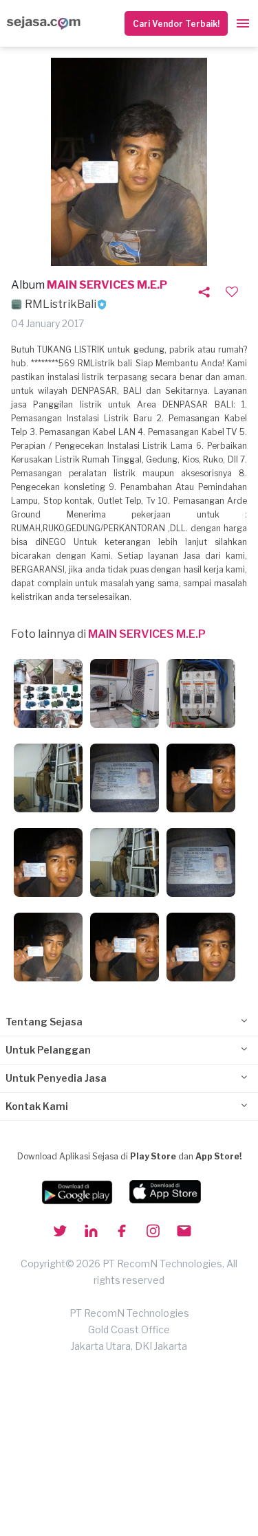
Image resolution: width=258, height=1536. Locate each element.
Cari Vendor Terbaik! (176, 24)
